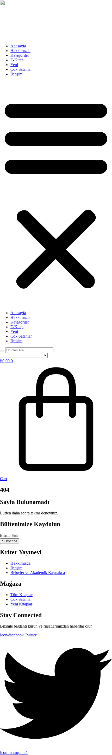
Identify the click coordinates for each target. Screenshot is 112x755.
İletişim (16, 74)
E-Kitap (16, 60)
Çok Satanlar (21, 69)
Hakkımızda (20, 50)
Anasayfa (18, 46)
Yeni (14, 64)
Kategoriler (19, 55)
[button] (56, 193)
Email (5, 535)
